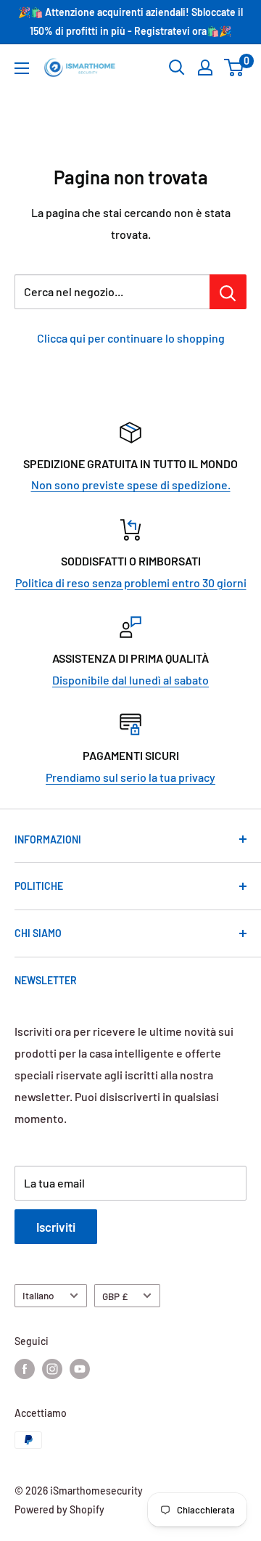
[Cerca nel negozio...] (228, 291)
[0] (234, 67)
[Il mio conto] (205, 67)
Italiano (38, 1295)
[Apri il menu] (21, 68)
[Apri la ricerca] (177, 67)
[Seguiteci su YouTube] (80, 1369)
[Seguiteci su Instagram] (52, 1369)
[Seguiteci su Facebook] (24, 1369)
